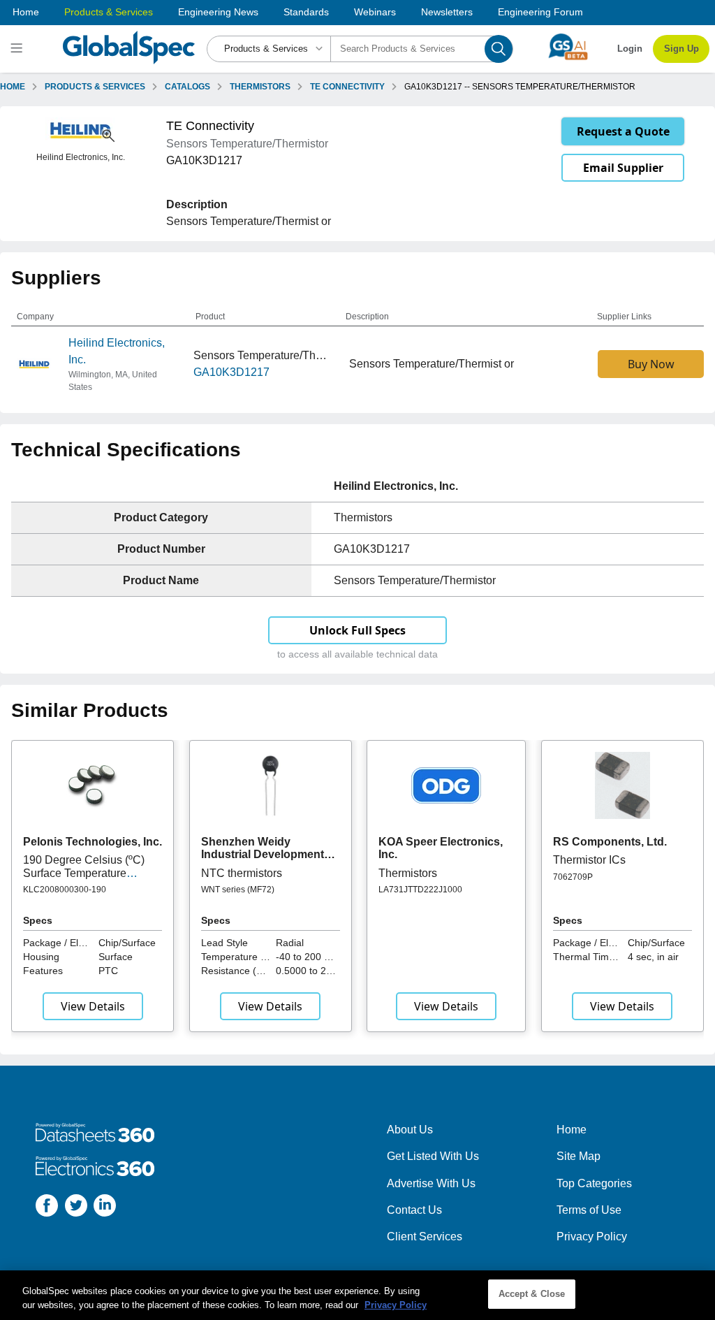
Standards (306, 11)
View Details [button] (93, 1006)
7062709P (573, 877)
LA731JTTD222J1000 (420, 889)
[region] (357, 1295)
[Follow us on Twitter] (76, 1207)
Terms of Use (588, 1210)
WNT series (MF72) (237, 889)
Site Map (578, 1156)
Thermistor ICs (589, 860)
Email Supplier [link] (623, 167)
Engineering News (218, 11)
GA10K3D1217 (231, 372)
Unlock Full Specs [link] (357, 630)
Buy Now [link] (651, 364)
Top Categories (594, 1183)
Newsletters (447, 11)
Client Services (424, 1236)
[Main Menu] (18, 48)
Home (26, 11)
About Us (410, 1130)
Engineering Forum (540, 11)
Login (629, 48)
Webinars (375, 11)
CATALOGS (187, 87)
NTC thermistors (241, 873)
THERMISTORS (260, 87)
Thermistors (407, 873)
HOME (12, 87)
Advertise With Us (431, 1183)
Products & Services (108, 11)
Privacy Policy (591, 1236)
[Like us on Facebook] (47, 1207)
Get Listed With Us (433, 1156)
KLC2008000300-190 (64, 889)
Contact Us (414, 1210)
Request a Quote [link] (623, 131)
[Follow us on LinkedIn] (105, 1207)
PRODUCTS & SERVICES (95, 87)
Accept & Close (532, 1294)
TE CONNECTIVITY (347, 87)
